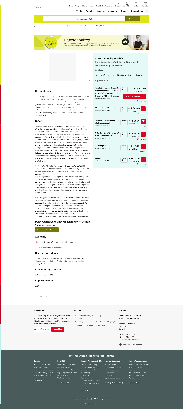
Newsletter (109, 6)
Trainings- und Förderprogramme (61, 26)
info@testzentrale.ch (130, 340)
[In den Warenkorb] (143, 108)
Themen (124, 11)
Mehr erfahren (134, 383)
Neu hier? (99, 6)
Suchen (135, 19)
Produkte (90, 11)
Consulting (113, 11)
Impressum (104, 399)
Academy (101, 11)
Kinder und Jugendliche (81, 26)
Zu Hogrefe (38, 380)
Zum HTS (84, 391)
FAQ (99, 316)
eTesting (79, 11)
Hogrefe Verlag (74, 6)
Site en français (87, 6)
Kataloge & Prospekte (85, 325)
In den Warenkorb (132, 97)
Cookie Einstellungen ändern (85, 317)
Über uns (101, 325)
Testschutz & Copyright (107, 322)
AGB (96, 399)
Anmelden (58, 329)
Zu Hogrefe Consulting (114, 383)
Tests (47, 26)
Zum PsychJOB (63, 383)
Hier (36, 242)
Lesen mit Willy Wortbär (46, 230)
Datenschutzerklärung (83, 399)
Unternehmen (137, 11)
